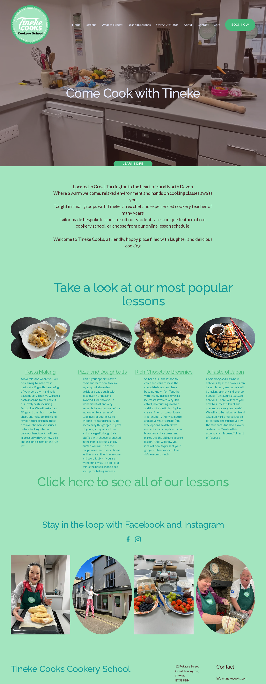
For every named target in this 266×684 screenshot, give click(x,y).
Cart (217, 24)
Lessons (91, 24)
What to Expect (112, 24)
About (188, 24)
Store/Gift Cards (167, 24)
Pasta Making (40, 372)
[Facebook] (128, 539)
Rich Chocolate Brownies (163, 372)
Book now (240, 25)
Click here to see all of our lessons (133, 481)
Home (76, 24)
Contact (203, 24)
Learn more (133, 164)
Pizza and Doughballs (102, 372)
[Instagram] (138, 539)
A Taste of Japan (225, 372)
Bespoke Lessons (139, 24)
